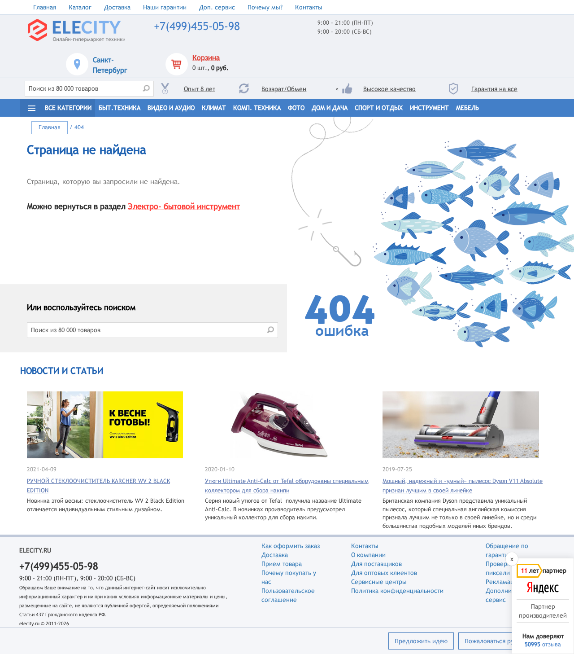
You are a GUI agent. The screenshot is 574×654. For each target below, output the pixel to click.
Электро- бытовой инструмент (184, 206)
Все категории (68, 107)
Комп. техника (257, 107)
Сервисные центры (379, 581)
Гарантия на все (494, 88)
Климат (214, 107)
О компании (368, 554)
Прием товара (281, 563)
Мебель (467, 107)
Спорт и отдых (379, 107)
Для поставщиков (376, 563)
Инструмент (429, 107)
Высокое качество (389, 88)
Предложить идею (421, 641)
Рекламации (503, 581)
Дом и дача (330, 107)
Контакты (308, 7)
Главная (44, 7)
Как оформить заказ (290, 545)
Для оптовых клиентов (384, 572)
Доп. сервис (217, 7)
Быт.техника (119, 107)
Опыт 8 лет (199, 88)
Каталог (80, 7)
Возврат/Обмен (283, 88)
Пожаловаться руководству (504, 641)
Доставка (117, 7)
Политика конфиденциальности (397, 590)
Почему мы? (265, 7)
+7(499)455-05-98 (197, 26)
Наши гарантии (165, 7)
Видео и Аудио (171, 107)
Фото (296, 107)
